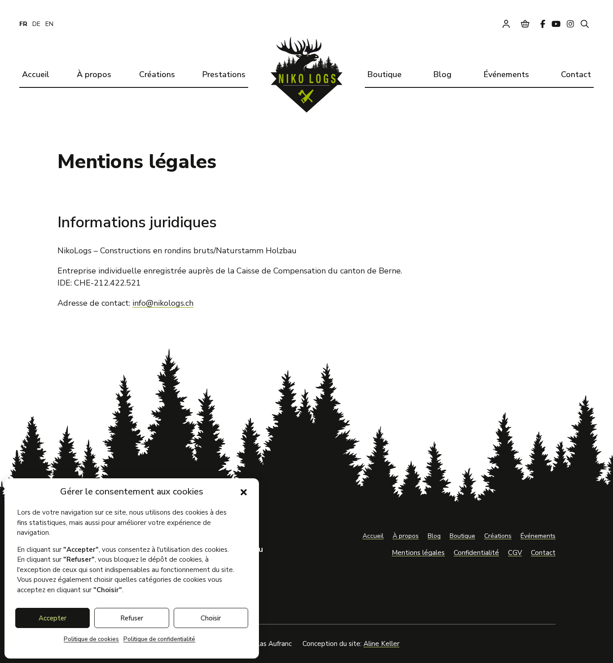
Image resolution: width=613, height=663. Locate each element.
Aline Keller (381, 643)
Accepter (52, 618)
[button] (243, 492)
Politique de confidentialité (159, 639)
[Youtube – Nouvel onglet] (556, 24)
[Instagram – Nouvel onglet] (570, 24)
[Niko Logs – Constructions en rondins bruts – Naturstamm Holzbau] (306, 75)
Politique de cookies (91, 639)
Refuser (131, 618)
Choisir (211, 618)
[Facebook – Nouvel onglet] (542, 24)
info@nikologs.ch (162, 303)
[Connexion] (506, 24)
